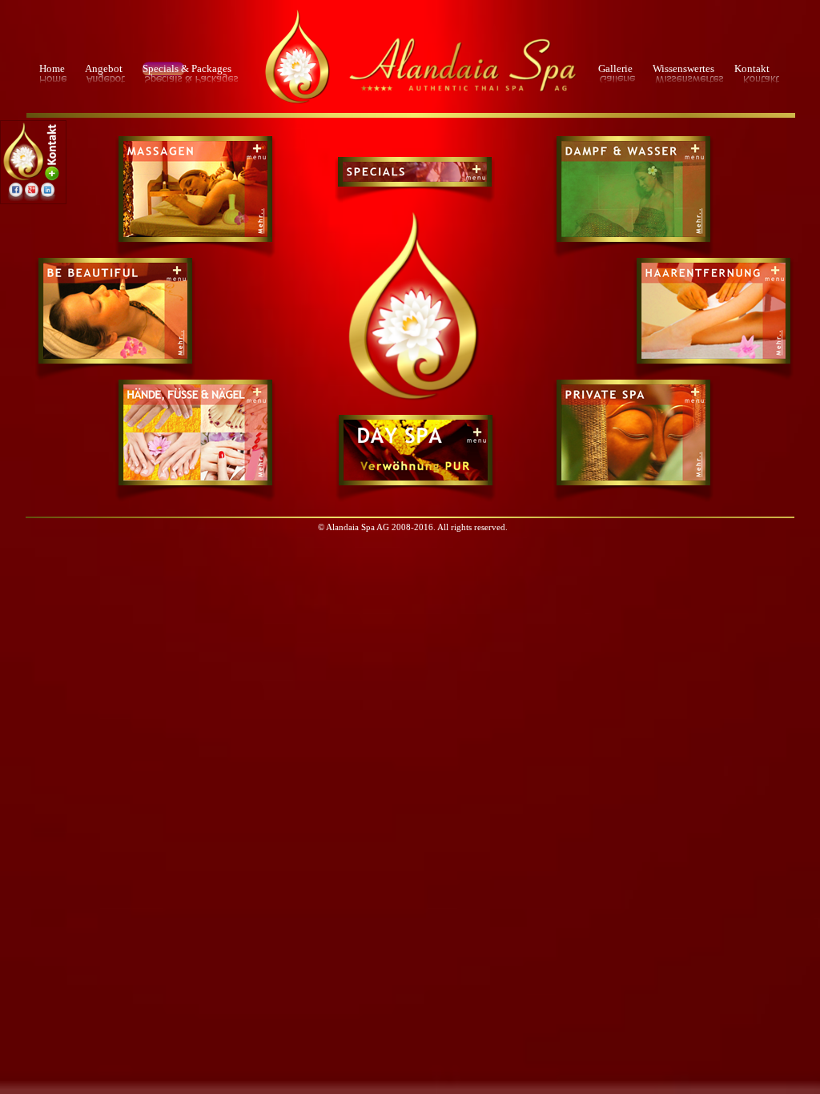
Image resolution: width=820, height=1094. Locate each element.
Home (52, 68)
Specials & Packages (187, 68)
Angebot (104, 68)
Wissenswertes (683, 68)
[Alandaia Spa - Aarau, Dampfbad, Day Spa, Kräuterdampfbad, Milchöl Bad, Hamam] (633, 235)
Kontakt (752, 68)
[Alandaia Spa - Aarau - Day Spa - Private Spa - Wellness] (412, 402)
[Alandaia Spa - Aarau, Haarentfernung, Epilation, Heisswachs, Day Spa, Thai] (713, 294)
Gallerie (615, 68)
